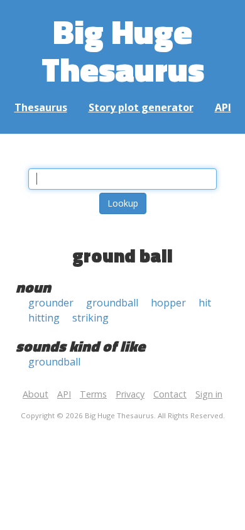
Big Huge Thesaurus (122, 50)
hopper (168, 303)
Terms (93, 394)
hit (205, 303)
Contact (170, 394)
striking (90, 318)
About (35, 394)
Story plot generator (141, 107)
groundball (112, 303)
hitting (44, 318)
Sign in (208, 394)
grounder (51, 303)
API (223, 107)
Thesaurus (40, 107)
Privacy (130, 394)
